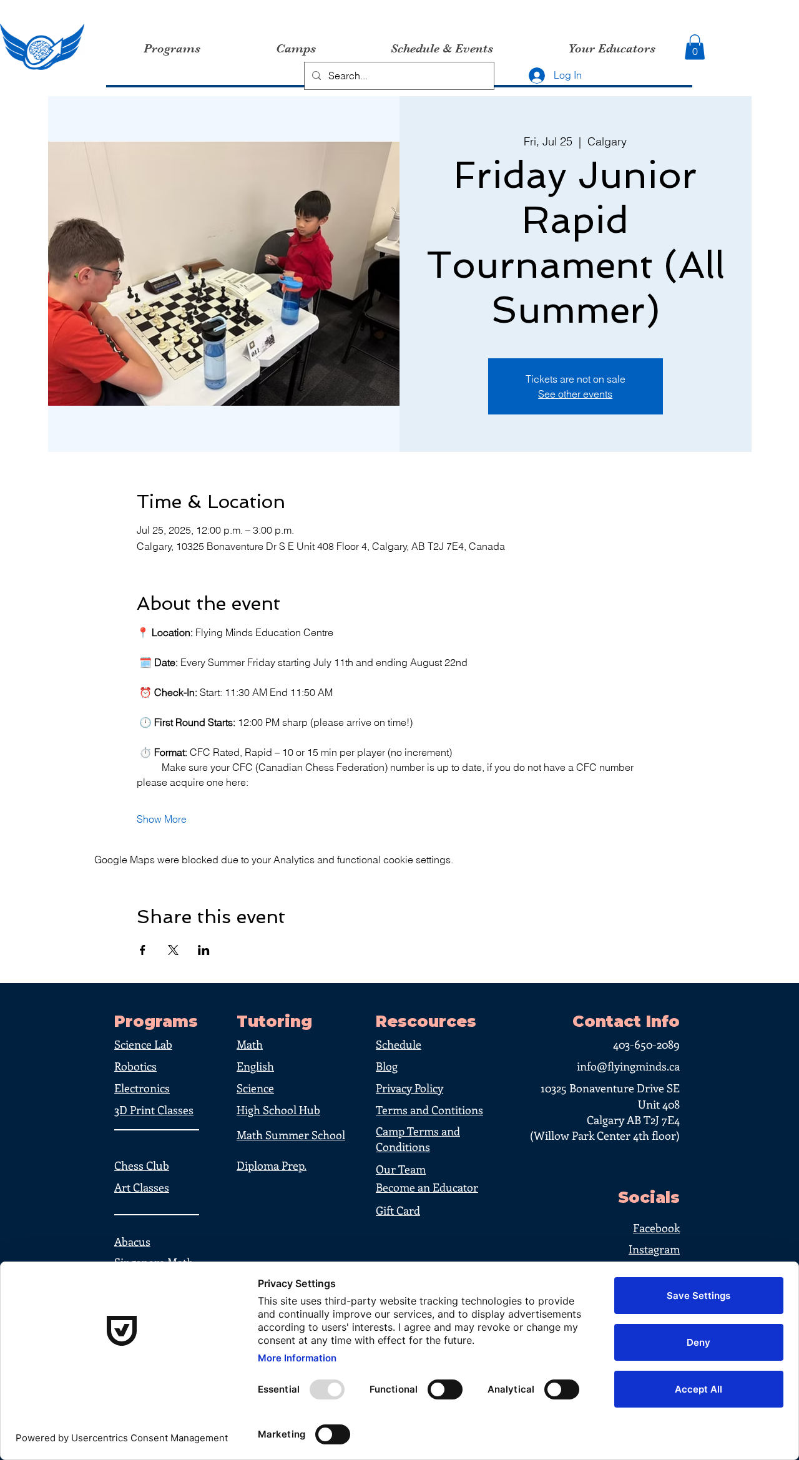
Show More (162, 819)
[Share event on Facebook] (143, 950)
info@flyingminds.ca (628, 1066)
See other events (575, 394)
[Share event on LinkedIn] (204, 950)
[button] (694, 47)
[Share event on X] (173, 950)
